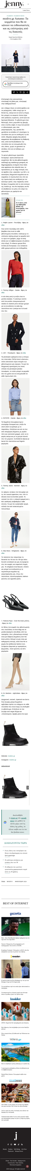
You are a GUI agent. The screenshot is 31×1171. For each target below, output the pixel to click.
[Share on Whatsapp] (24, 92)
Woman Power (19, 1151)
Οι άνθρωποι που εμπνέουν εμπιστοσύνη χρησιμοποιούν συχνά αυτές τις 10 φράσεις (16, 869)
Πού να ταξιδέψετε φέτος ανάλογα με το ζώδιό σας (15, 1063)
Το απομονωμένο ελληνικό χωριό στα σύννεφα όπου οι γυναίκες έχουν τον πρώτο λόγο (14, 993)
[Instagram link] (11, 1144)
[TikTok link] (18, 1144)
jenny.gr (14, 818)
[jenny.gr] (14, 4)
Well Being (17, 1149)
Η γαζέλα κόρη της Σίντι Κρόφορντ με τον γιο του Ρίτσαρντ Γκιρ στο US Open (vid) (15, 981)
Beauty (5, 1149)
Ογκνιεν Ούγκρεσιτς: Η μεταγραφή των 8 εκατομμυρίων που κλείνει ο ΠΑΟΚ (12, 944)
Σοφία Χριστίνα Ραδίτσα (15, 37)
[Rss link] (22, 1144)
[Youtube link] (15, 1144)
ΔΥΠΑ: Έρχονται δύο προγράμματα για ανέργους (15, 1023)
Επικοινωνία (11, 1162)
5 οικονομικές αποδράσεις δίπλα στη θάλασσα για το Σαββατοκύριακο (15, 1068)
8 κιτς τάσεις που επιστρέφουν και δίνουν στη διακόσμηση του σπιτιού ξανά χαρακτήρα (16, 853)
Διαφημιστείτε (21, 1160)
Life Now (24, 1149)
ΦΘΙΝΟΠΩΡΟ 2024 (21, 881)
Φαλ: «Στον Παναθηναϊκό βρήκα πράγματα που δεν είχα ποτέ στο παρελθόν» (15, 938)
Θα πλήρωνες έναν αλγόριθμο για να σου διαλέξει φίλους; (15, 1028)
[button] (28, 4)
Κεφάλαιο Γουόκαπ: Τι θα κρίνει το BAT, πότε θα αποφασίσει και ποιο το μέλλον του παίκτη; (15, 951)
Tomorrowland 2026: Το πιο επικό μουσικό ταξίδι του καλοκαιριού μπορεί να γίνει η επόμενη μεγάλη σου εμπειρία (15, 1118)
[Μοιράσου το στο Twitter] (17, 92)
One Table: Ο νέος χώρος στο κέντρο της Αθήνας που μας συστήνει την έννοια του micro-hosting (14, 1105)
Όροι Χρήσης (19, 1162)
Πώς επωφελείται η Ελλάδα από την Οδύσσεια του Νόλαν (15, 1034)
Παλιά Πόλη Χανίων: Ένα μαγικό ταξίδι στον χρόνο (13, 1075)
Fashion (10, 1149)
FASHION (10, 16)
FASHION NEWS (19, 16)
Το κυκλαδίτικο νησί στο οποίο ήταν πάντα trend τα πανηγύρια (15, 987)
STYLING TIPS (19, 200)
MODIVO (10, 881)
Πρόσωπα (11, 1151)
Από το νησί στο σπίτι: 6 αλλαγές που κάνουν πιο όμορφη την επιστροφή (14, 1111)
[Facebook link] (8, 1144)
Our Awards (13, 1160)
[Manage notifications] (27, 1166)
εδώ (2, 225)
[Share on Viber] (21, 92)
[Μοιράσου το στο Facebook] (14, 92)
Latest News (26, 10)
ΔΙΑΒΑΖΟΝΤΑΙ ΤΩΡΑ (15, 843)
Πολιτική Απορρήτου (15, 1165)
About (7, 1160)
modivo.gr (11, 756)
